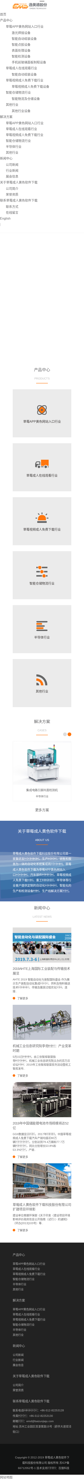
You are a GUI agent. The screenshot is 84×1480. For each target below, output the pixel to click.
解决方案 (6, 117)
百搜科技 (63, 1468)
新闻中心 (6, 158)
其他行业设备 (21, 111)
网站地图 (6, 1477)
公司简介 (12, 188)
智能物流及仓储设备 (26, 98)
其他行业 (12, 104)
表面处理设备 (21, 50)
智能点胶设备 (21, 44)
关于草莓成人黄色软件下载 (19, 182)
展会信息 (12, 176)
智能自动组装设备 (24, 38)
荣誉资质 (12, 194)
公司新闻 (12, 164)
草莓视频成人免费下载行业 (24, 80)
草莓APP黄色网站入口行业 (25, 26)
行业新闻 (12, 170)
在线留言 (12, 212)
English (5, 218)
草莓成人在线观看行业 (21, 68)
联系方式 (12, 206)
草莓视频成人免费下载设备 (30, 86)
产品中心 (6, 20)
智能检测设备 (21, 56)
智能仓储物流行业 (18, 92)
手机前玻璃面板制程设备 (29, 62)
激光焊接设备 (21, 33)
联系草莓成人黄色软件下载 (19, 200)
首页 (3, 14)
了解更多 (22, 998)
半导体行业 (13, 146)
